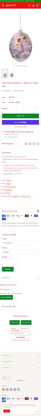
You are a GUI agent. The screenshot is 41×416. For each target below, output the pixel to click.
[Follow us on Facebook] (3, 389)
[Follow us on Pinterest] (14, 389)
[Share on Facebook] (26, 143)
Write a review (15, 322)
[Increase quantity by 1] (36, 109)
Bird (8, 193)
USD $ (4, 378)
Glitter (9, 180)
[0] (37, 5)
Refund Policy (6, 278)
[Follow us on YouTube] (18, 389)
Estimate (8, 269)
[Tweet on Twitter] (33, 143)
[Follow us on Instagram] (11, 389)
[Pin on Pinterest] (30, 143)
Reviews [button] (13, 328)
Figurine (16, 196)
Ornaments (26, 196)
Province (4, 248)
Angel (8, 183)
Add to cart (20, 116)
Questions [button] (24, 328)
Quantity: (5, 108)
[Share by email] (37, 143)
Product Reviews (20, 316)
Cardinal (8, 190)
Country (4, 239)
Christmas (11, 186)
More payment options (20, 126)
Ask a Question (6, 297)
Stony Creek (6, 91)
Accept (6, 411)
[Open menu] (3, 5)
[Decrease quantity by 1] (11, 109)
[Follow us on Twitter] (7, 389)
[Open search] (29, 5)
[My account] (33, 5)
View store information (11, 137)
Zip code (4, 257)
